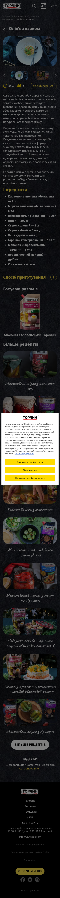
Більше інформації (24, 453)
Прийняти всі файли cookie (30, 462)
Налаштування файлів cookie (30, 478)
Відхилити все (30, 470)
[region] (29, 449)
